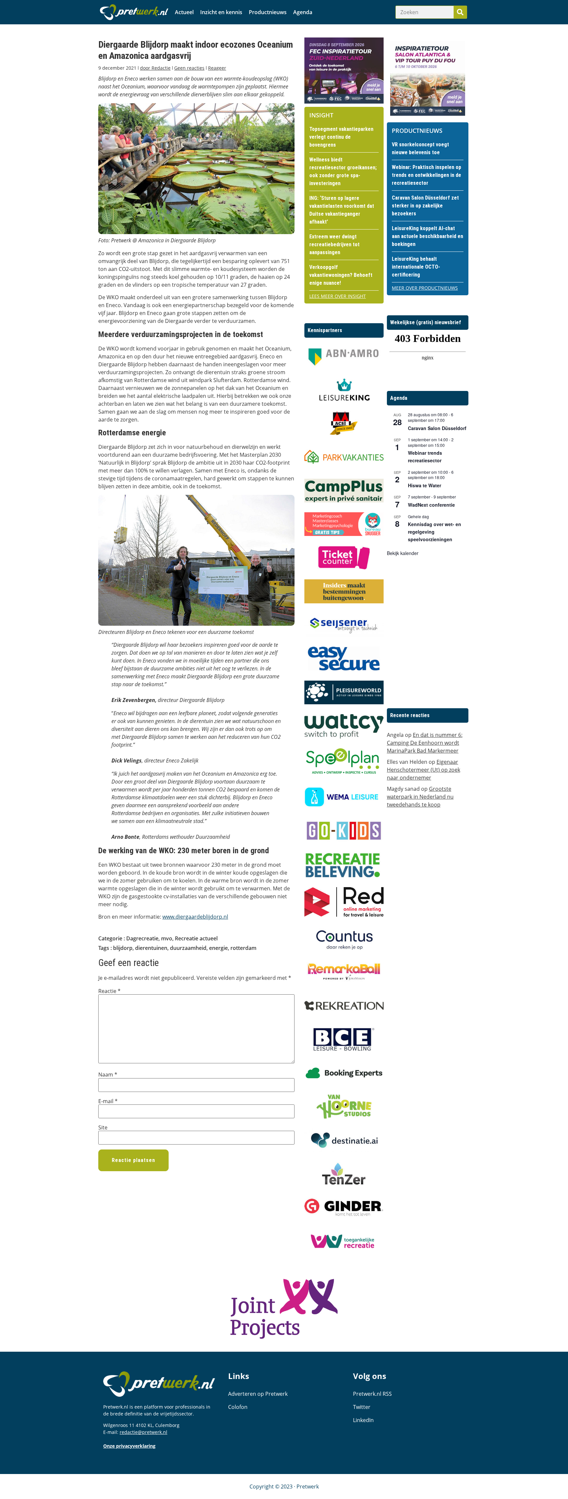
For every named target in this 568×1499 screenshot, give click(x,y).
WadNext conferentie (431, 504)
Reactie (109, 991)
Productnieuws (268, 12)
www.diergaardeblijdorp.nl (195, 916)
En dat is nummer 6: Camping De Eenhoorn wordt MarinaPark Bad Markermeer (424, 742)
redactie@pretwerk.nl (143, 1432)
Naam (107, 1074)
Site (102, 1127)
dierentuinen (151, 948)
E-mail (108, 1101)
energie (218, 948)
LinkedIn (363, 1420)
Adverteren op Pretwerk (258, 1393)
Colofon (238, 1407)
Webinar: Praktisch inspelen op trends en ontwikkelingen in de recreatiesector (426, 175)
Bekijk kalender (402, 553)
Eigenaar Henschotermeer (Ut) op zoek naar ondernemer (423, 769)
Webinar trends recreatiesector (425, 456)
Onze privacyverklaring (129, 1446)
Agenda (302, 12)
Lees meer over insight (337, 296)
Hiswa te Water (424, 485)
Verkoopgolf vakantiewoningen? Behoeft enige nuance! (340, 275)
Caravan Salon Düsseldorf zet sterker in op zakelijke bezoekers (425, 206)
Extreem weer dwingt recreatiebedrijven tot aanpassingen (334, 244)
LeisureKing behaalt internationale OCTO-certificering (416, 267)
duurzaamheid (188, 948)
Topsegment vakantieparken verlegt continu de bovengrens (341, 137)
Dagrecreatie (142, 938)
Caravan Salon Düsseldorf (437, 428)
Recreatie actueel (196, 938)
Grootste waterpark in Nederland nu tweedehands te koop (420, 796)
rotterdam (243, 948)
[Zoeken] (460, 12)
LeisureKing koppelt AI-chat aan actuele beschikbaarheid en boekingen (427, 236)
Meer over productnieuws (425, 288)
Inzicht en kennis (221, 12)
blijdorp (122, 948)
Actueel (184, 12)
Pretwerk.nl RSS (372, 1393)
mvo (166, 938)
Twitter (361, 1407)
